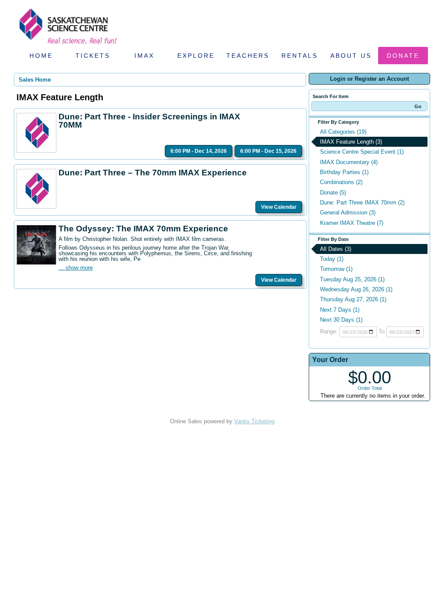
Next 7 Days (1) (339, 309)
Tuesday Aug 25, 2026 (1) (352, 279)
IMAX (144, 55)
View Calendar (279, 207)
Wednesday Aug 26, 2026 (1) (356, 289)
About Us (351, 55)
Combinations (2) (341, 182)
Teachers (247, 55)
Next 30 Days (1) (341, 319)
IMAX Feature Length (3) (351, 141)
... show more (76, 267)
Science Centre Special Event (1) (362, 151)
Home (41, 55)
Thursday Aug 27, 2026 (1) (353, 299)
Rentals (299, 55)
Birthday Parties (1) (344, 172)
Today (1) (331, 259)
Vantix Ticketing (254, 421)
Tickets (92, 55)
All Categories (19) (343, 131)
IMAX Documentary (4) (349, 162)
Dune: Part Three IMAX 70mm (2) (362, 202)
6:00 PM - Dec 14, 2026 (198, 151)
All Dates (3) (335, 249)
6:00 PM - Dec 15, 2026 (268, 151)
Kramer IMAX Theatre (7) (351, 223)
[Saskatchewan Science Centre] (67, 44)
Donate (403, 55)
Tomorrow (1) (336, 269)
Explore (196, 55)
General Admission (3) (347, 212)
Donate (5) (333, 192)
